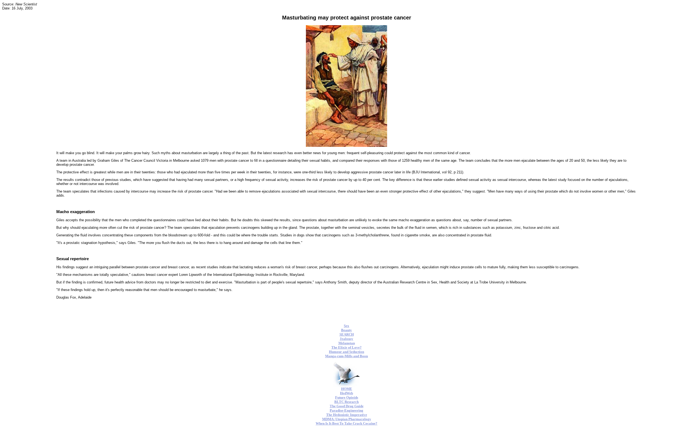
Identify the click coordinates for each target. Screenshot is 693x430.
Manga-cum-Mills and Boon (346, 356)
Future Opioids (346, 397)
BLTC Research (346, 402)
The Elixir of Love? (346, 347)
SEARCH (346, 334)
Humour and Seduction (346, 352)
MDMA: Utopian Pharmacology (346, 419)
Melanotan (346, 343)
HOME (346, 389)
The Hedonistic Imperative (346, 415)
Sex (346, 326)
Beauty (346, 330)
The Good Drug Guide (347, 406)
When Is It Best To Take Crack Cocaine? (346, 423)
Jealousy (346, 339)
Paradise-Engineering (346, 410)
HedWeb (346, 393)
